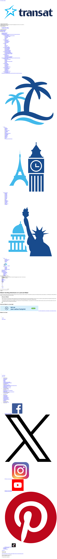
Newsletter (4, 548)
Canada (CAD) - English (5, 27)
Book (11, 34)
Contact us (3, 550)
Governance (5, 379)
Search (1, 290)
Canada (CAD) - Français (5, 28)
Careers (4, 381)
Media (4, 380)
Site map (4, 400)
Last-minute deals (5, 397)
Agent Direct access (6, 402)
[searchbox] (5, 276)
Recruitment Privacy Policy (7, 387)
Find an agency (4, 271)
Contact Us (3, 270)
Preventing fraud (5, 393)
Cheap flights (5, 396)
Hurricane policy (5, 398)
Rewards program (4, 33)
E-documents (5, 395)
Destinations (12, 73)
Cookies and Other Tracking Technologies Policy (10, 385)
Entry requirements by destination (8, 390)
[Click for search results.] (9, 276)
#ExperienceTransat (6, 547)
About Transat (5, 378)
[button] (3, 277)
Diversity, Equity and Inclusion (7, 382)
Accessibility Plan (5, 383)
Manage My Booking (3, 30)
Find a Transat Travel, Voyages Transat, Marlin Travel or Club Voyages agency (12, 553)
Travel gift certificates (6, 399)
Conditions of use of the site (7, 386)
